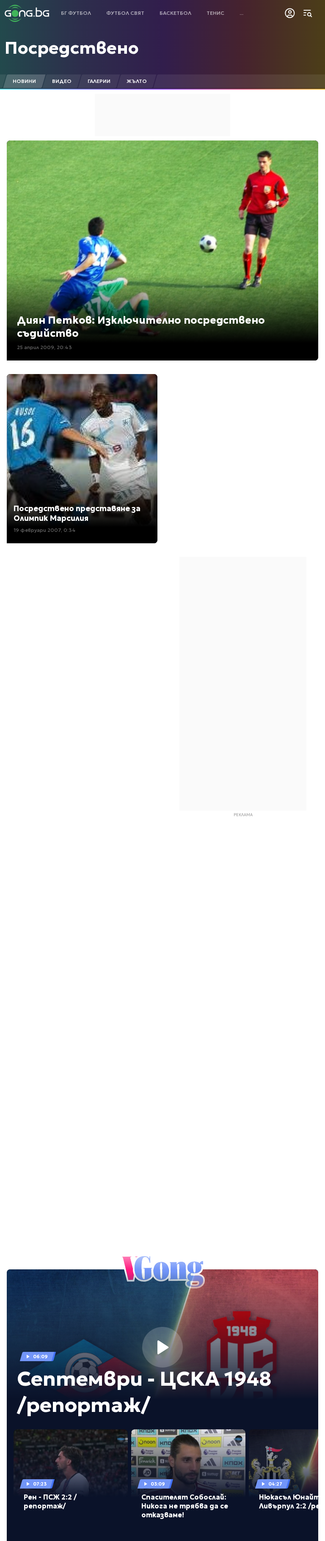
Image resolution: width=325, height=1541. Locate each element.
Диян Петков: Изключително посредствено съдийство (141, 327)
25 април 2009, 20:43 (44, 347)
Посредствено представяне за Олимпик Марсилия (77, 513)
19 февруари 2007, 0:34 (45, 530)
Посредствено (72, 47)
